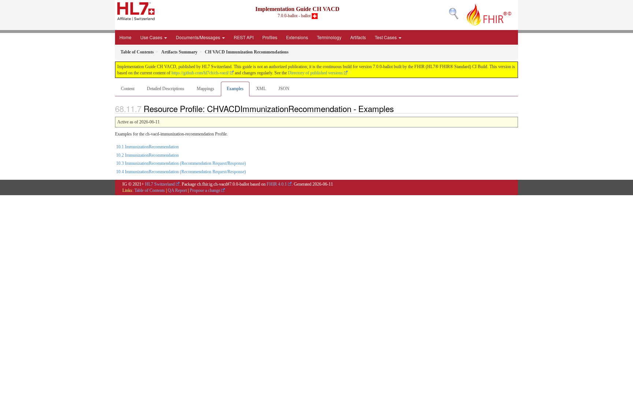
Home (125, 37)
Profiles (269, 37)
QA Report (177, 190)
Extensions (297, 37)
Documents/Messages (198, 37)
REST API (243, 37)
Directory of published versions (315, 72)
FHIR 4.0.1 (277, 184)
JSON (283, 88)
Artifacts (358, 37)
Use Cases (151, 37)
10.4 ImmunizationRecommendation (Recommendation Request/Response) (181, 171)
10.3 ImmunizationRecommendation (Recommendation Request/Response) (181, 163)
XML (261, 88)
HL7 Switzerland (160, 184)
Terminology (329, 37)
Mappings (205, 88)
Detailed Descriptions (165, 88)
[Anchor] (398, 108)
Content (127, 88)
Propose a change (205, 190)
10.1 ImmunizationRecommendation (147, 146)
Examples (235, 88)
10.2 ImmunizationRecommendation (147, 155)
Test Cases (386, 37)
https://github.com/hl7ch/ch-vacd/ (200, 72)
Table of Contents (149, 190)
